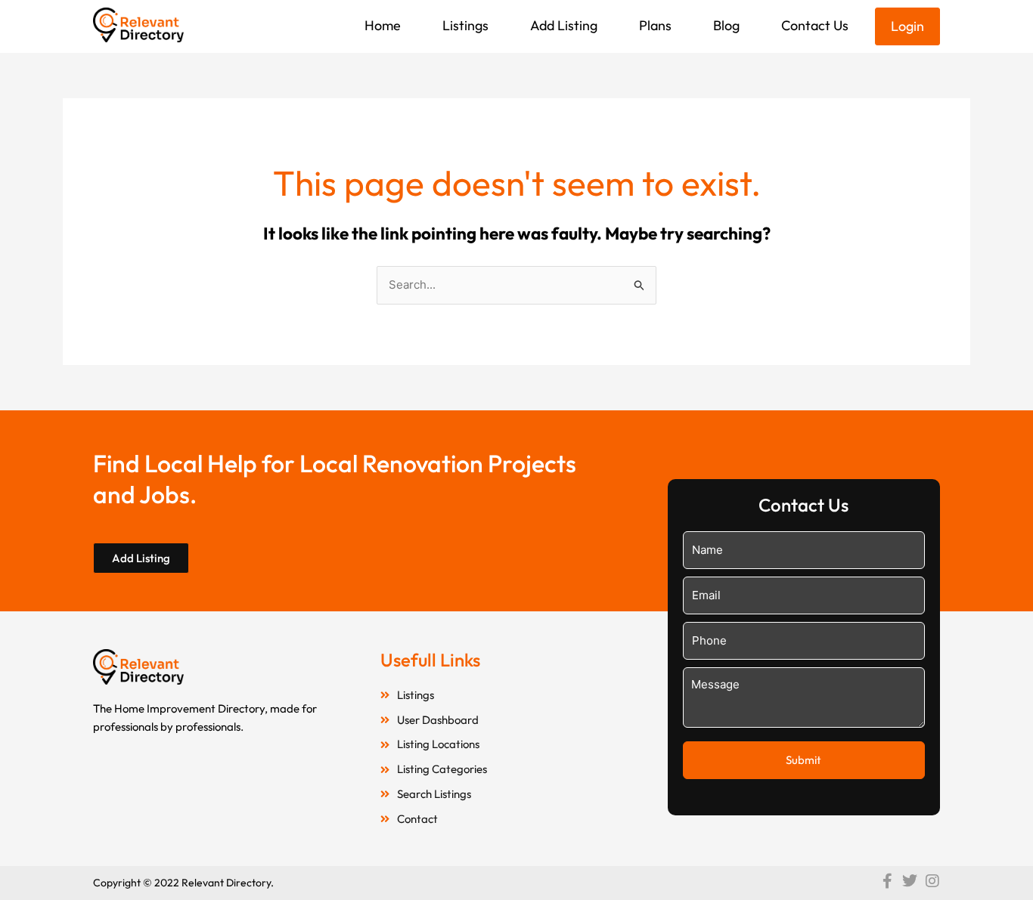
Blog (726, 25)
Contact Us (814, 25)
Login (907, 26)
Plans (655, 25)
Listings (465, 25)
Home (382, 25)
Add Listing (563, 25)
